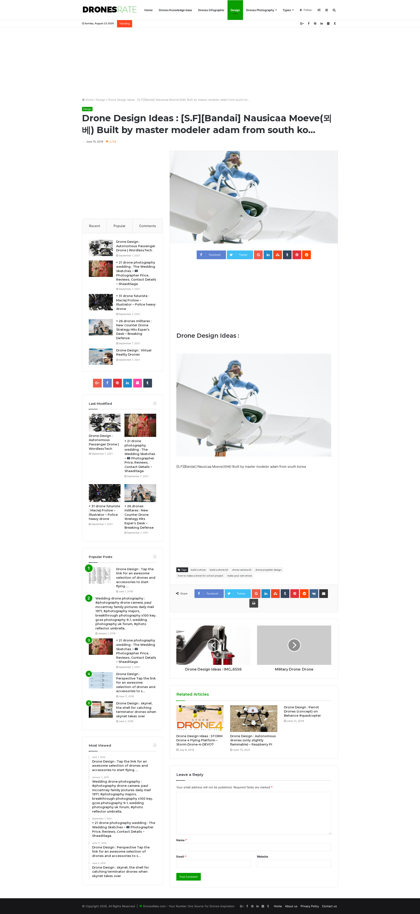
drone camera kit (241, 569)
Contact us (329, 906)
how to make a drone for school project (200, 575)
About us (291, 906)
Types (287, 10)
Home (148, 10)
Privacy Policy (310, 906)
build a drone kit (219, 569)
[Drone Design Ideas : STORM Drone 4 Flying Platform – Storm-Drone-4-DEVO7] (200, 718)
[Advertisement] (210, 62)
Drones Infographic (211, 10)
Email (181, 856)
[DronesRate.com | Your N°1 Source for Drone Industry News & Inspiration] (110, 10)
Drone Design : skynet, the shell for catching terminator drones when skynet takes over (136, 709)
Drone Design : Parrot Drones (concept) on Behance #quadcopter (302, 711)
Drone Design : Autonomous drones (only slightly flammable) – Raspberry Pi (253, 740)
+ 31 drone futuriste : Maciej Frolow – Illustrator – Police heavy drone (136, 302)
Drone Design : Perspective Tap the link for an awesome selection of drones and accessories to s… (136, 682)
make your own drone (239, 575)
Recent (94, 226)
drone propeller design (268, 569)
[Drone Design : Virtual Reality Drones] (101, 356)
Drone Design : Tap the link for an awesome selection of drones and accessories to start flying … (135, 577)
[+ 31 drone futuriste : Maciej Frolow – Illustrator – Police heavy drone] (101, 302)
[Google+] (302, 23)
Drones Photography (260, 10)
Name (181, 840)
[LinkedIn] (321, 23)
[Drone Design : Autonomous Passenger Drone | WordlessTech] (101, 248)
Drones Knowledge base (175, 10)
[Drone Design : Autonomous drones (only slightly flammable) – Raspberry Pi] (253, 718)
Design (235, 10)
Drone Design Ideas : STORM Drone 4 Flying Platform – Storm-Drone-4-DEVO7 (199, 740)
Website (262, 856)
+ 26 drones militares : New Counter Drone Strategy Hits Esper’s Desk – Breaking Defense (134, 329)
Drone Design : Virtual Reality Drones (133, 352)
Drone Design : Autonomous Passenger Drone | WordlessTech (135, 246)
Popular (120, 226)
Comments (147, 226)
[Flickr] (328, 23)
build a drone (198, 569)
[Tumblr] (334, 23)
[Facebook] (308, 23)
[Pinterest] (315, 23)
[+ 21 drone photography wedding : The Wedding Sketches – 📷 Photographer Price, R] (101, 269)
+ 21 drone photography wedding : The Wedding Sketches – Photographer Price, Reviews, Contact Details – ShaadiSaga (136, 651)
